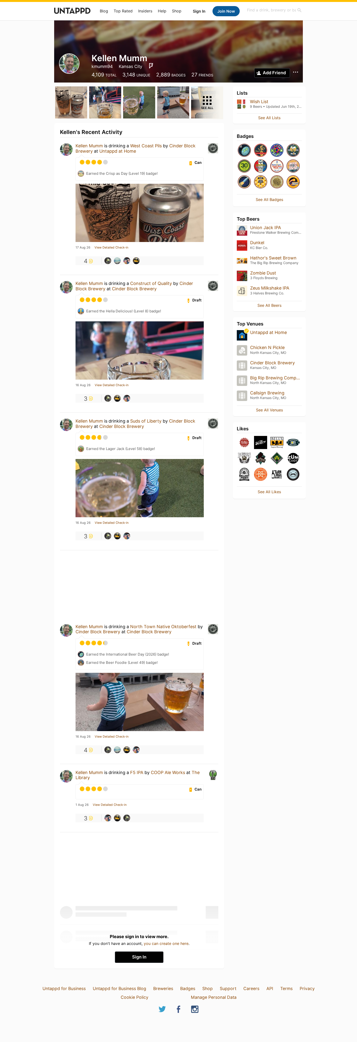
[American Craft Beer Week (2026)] (276, 166)
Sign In (199, 11)
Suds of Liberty (146, 421)
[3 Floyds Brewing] (244, 459)
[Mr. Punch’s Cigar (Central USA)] (260, 150)
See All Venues (269, 410)
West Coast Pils (146, 145)
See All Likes (269, 491)
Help (162, 10)
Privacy (307, 988)
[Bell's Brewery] (276, 443)
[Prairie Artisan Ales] (293, 475)
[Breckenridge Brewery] (260, 475)
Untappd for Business (64, 988)
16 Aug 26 (83, 385)
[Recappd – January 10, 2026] (293, 182)
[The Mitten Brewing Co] (260, 459)
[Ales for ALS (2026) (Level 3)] (293, 150)
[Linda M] (136, 260)
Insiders (145, 10)
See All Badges (269, 199)
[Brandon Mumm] (126, 260)
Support (228, 988)
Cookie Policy (134, 997)
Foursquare (151, 65)
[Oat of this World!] (244, 182)
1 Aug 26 (82, 805)
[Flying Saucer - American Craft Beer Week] (260, 166)
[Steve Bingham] (117, 260)
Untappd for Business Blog (119, 988)
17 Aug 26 (83, 247)
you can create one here (166, 943)
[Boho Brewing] (244, 443)
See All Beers (269, 305)
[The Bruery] (260, 443)
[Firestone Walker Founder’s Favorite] (276, 182)
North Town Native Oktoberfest (163, 626)
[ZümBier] (293, 459)
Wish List (259, 101)
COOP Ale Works (168, 772)
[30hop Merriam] (244, 166)
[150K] (260, 182)
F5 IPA (136, 772)
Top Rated (123, 10)
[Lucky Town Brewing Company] (276, 459)
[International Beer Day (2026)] (244, 150)
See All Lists (269, 117)
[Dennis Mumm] (107, 260)
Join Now (226, 11)
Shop (176, 10)
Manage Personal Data (214, 997)
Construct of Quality (151, 283)
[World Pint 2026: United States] (276, 150)
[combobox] (274, 10)
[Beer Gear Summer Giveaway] (293, 166)
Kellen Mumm (89, 145)
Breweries (163, 988)
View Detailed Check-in (111, 247)
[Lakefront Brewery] (293, 443)
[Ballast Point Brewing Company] (244, 475)
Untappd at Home (117, 151)
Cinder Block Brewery (134, 288)
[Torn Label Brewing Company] (276, 475)
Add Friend (274, 72)
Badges (187, 988)
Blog (104, 10)
